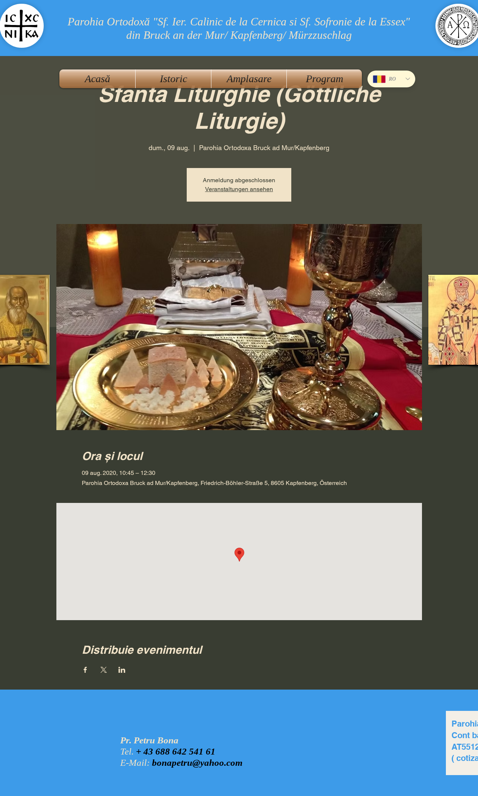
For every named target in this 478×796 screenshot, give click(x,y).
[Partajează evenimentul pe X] (103, 670)
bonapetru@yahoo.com (197, 763)
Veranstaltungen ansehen (239, 189)
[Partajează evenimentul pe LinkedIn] (121, 670)
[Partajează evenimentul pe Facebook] (85, 670)
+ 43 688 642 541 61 (175, 751)
